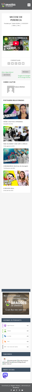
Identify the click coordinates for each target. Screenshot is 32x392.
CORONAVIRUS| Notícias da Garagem (15, 166)
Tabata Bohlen (16, 23)
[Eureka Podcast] (22, 360)
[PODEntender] (12, 360)
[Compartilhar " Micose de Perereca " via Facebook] (9, 63)
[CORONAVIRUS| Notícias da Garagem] (16, 156)
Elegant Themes (15, 385)
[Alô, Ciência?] (7, 364)
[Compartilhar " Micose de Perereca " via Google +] (16, 63)
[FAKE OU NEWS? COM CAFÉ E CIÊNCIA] (16, 133)
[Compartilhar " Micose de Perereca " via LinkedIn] (19, 63)
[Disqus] (16, 220)
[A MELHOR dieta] (16, 178)
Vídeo (14, 25)
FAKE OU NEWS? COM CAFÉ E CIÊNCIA (15, 144)
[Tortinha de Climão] (4, 360)
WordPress (16, 387)
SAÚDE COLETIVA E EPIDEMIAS (13, 121)
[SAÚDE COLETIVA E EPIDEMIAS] (16, 111)
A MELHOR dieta (8, 188)
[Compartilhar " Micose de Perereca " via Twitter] (12, 63)
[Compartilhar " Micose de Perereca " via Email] (23, 63)
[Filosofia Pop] (7, 362)
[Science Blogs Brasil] (19, 362)
